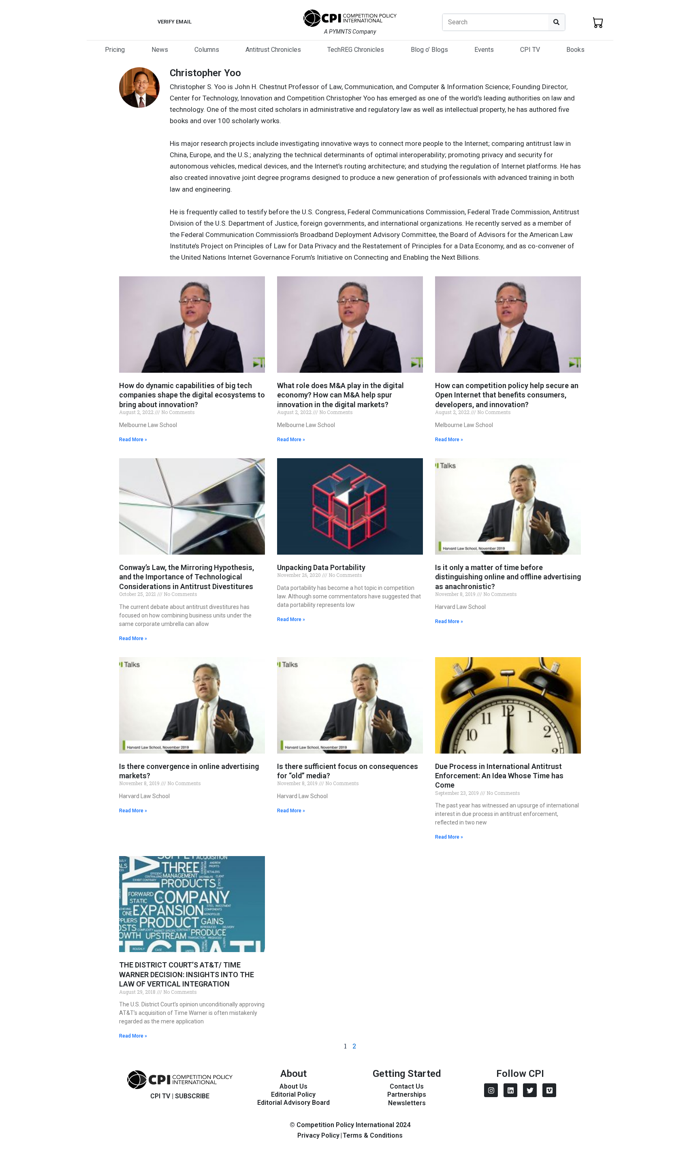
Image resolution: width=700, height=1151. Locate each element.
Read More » (133, 439)
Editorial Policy (293, 1094)
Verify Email (175, 22)
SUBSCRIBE (192, 1096)
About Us (293, 1086)
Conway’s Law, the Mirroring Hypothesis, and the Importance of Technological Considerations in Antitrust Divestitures (186, 577)
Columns (206, 49)
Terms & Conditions (373, 1135)
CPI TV (530, 49)
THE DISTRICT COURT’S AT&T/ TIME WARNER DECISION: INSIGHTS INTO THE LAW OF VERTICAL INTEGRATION (186, 974)
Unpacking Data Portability (321, 567)
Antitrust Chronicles (273, 49)
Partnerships (406, 1094)
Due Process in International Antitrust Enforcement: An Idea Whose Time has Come (499, 776)
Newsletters (407, 1103)
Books (575, 49)
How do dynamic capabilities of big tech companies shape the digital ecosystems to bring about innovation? (192, 395)
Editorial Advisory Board (293, 1102)
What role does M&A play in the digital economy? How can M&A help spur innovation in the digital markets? (340, 395)
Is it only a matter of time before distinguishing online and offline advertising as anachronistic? (508, 577)
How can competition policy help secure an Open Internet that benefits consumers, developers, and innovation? (506, 395)
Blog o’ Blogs (429, 49)
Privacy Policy (318, 1135)
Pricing (115, 49)
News (160, 49)
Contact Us (407, 1086)
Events (484, 49)
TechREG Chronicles (355, 49)
